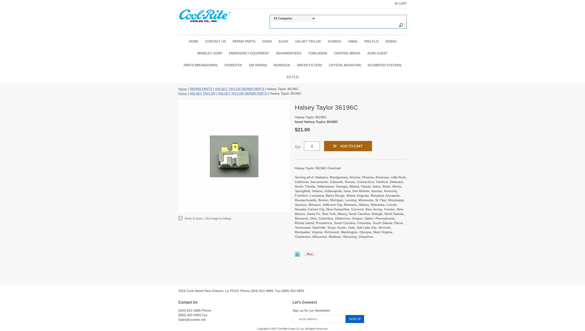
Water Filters (309, 65)
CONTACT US (215, 41)
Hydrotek (233, 65)
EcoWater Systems (385, 65)
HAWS (352, 41)
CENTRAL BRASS (347, 53)
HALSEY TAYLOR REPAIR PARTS (239, 89)
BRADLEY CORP (209, 53)
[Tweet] (297, 255)
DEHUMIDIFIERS (288, 53)
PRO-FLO (371, 41)
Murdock (282, 65)
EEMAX (391, 41)
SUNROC (334, 41)
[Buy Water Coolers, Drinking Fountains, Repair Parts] (205, 15)
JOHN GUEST (377, 53)
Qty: (298, 147)
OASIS (267, 41)
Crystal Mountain (345, 65)
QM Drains (258, 65)
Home (193, 41)
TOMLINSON (317, 53)
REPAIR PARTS (244, 41)
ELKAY (283, 41)
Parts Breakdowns (201, 65)
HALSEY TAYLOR (308, 41)
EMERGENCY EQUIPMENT (249, 53)
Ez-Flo (292, 77)
